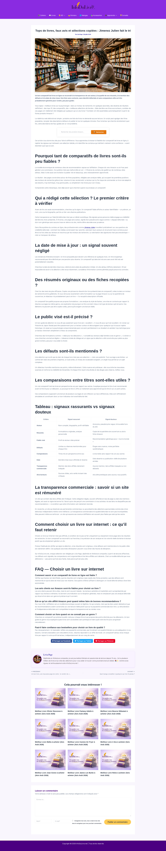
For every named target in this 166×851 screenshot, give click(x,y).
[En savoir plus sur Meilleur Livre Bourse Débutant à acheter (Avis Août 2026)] (115, 698)
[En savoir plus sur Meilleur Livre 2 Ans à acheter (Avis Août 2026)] (115, 729)
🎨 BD (61, 15)
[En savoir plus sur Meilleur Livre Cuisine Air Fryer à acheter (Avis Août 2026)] (83, 729)
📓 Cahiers (42, 15)
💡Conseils (124, 15)
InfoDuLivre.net (81, 844)
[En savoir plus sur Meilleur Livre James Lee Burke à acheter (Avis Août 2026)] (83, 760)
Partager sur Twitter (84, 641)
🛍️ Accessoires (96, 15)
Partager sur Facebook (62, 641)
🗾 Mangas (84, 15)
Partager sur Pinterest (106, 641)
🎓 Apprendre (110, 15)
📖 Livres (52, 15)
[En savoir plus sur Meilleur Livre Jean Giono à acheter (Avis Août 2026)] (50, 760)
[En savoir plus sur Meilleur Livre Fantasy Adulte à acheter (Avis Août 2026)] (83, 698)
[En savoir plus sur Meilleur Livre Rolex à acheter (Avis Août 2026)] (115, 760)
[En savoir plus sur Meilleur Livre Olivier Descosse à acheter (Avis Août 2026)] (50, 698)
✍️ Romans (72, 15)
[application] (64, 15)
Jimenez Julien (89, 227)
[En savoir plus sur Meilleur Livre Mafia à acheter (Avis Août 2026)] (50, 729)
